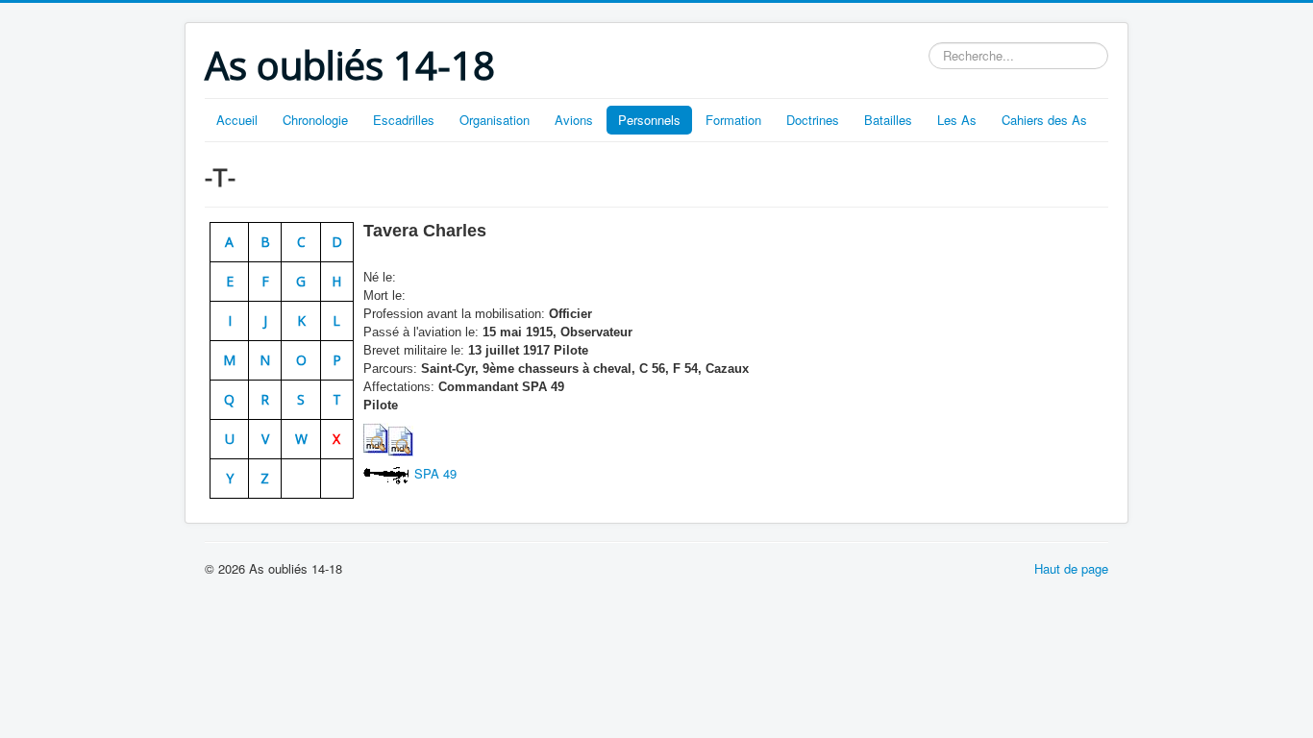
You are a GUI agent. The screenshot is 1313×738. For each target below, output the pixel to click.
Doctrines (812, 120)
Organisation (494, 120)
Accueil (237, 120)
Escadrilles (403, 120)
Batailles (888, 120)
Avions (574, 120)
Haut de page (1071, 568)
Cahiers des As (1044, 120)
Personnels (649, 120)
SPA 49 (435, 473)
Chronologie (315, 120)
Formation (733, 120)
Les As (957, 120)
